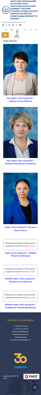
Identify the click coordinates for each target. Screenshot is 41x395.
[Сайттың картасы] (12, 29)
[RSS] (7, 29)
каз (31, 29)
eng (36, 29)
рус (25, 29)
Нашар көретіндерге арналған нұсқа (13, 22)
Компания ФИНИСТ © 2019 (11, 377)
